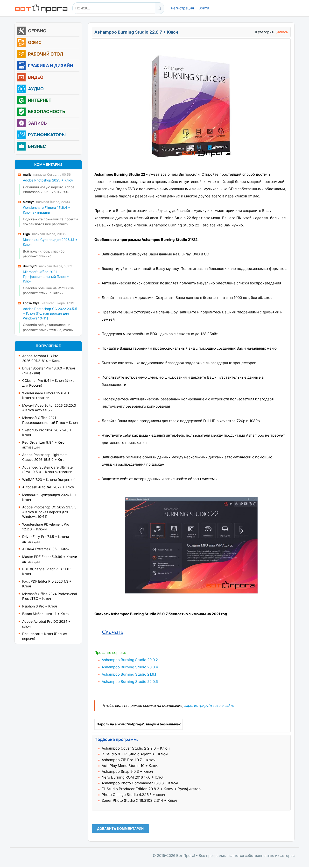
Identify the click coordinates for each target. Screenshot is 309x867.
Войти (203, 8)
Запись (281, 32)
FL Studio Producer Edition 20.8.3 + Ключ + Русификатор (151, 789)
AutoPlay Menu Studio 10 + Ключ (130, 765)
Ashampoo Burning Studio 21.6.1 (129, 674)
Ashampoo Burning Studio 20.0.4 (130, 667)
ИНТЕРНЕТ (39, 100)
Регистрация (182, 8)
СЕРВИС (37, 31)
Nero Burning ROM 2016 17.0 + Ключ (133, 777)
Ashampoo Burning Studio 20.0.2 (130, 659)
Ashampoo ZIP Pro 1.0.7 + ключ (128, 760)
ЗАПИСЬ (37, 123)
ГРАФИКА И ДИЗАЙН (50, 66)
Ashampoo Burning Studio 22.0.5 (130, 681)
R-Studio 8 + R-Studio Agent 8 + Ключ (135, 754)
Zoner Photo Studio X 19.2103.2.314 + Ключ (139, 800)
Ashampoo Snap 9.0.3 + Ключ (127, 771)
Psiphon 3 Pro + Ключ (39, 606)
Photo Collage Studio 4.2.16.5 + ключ (133, 794)
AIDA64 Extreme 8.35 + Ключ (46, 549)
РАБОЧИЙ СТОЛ (45, 54)
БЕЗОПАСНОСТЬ (46, 112)
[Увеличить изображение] (191, 592)
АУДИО (36, 89)
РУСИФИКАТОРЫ (47, 135)
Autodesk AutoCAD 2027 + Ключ (48, 487)
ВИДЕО (35, 77)
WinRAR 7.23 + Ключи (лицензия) (49, 479)
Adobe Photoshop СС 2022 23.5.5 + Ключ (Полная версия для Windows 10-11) (49, 512)
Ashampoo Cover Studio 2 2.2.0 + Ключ (136, 748)
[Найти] (159, 8)
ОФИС (35, 42)
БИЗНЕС (37, 146)
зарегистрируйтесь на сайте (209, 705)
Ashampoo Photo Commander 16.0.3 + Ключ (140, 783)
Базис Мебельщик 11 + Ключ (45, 614)
